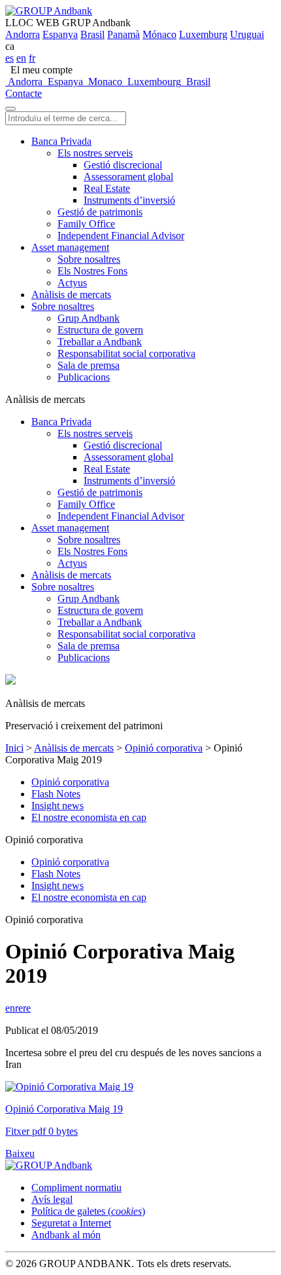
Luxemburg (203, 34)
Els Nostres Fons (92, 270)
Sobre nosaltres (89, 259)
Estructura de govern (100, 329)
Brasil (92, 34)
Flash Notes (55, 793)
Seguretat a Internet (71, 1222)
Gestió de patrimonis (100, 212)
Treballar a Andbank (100, 341)
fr (32, 58)
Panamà (123, 34)
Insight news (57, 805)
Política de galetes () (88, 1211)
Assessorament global (128, 176)
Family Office (86, 223)
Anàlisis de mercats (71, 294)
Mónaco (159, 34)
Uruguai (247, 34)
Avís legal (52, 1199)
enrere (18, 1008)
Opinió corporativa (164, 747)
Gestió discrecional (123, 164)
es (9, 58)
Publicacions (84, 377)
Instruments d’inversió (129, 200)
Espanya (60, 34)
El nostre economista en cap (88, 817)
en (21, 58)
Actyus (72, 282)
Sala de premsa (89, 365)
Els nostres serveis (95, 153)
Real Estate (107, 188)
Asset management (70, 247)
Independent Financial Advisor (121, 235)
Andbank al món (66, 1234)
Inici (14, 747)
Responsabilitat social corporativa (126, 353)
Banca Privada (61, 141)
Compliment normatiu (76, 1187)
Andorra (22, 34)
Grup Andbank (89, 318)
